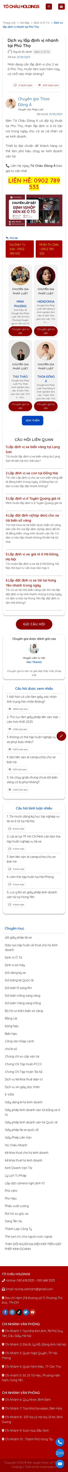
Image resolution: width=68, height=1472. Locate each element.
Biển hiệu (11, 1034)
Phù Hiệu (11, 1198)
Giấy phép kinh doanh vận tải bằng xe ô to (32, 1112)
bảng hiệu (12, 1026)
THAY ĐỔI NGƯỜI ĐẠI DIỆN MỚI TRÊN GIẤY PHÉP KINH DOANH (33, 1246)
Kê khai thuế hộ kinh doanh (23, 1160)
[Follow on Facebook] (5, 1312)
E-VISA (9, 1094)
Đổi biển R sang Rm (18, 988)
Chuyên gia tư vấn (20, 331)
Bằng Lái (11, 1018)
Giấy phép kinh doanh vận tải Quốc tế (31, 1122)
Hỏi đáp (24, 22)
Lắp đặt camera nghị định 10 (25, 1183)
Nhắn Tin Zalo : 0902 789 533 (49, 249)
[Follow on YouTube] (32, 1312)
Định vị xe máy (15, 965)
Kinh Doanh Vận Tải (18, 1168)
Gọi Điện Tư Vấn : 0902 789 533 (17, 249)
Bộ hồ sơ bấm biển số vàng (24, 1011)
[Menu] (49, 7)
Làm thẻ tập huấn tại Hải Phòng (32, 877)
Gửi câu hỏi (34, 624)
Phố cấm (11, 1191)
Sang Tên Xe (13, 1221)
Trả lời (13, 238)
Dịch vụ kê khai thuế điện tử (23, 1079)
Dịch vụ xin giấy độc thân (22, 1087)
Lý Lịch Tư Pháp (15, 1175)
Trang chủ (9, 22)
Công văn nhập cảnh (19, 1041)
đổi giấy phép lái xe (18, 937)
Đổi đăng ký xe (15, 973)
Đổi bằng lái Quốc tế (19, 980)
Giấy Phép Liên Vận (18, 1137)
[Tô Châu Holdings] (21, 6)
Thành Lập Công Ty (18, 1229)
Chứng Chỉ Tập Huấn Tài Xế (23, 1072)
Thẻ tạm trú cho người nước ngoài (28, 1236)
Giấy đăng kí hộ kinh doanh (23, 1102)
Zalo (60, 1453)
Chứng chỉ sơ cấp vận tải (22, 1056)
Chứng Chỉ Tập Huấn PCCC (23, 1064)
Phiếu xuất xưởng (17, 1206)
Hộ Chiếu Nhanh (16, 1145)
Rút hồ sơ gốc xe (16, 1214)
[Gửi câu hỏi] (61, 736)
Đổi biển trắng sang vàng (22, 995)
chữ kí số (11, 1049)
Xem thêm (33, 420)
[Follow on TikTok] (19, 1312)
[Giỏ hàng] (61, 7)
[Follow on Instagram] (12, 1312)
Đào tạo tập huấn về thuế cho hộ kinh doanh (31, 947)
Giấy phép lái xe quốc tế (21, 1130)
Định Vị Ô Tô (41, 22)
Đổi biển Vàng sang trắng (23, 1003)
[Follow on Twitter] (26, 1312)
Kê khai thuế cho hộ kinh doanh (26, 1153)
